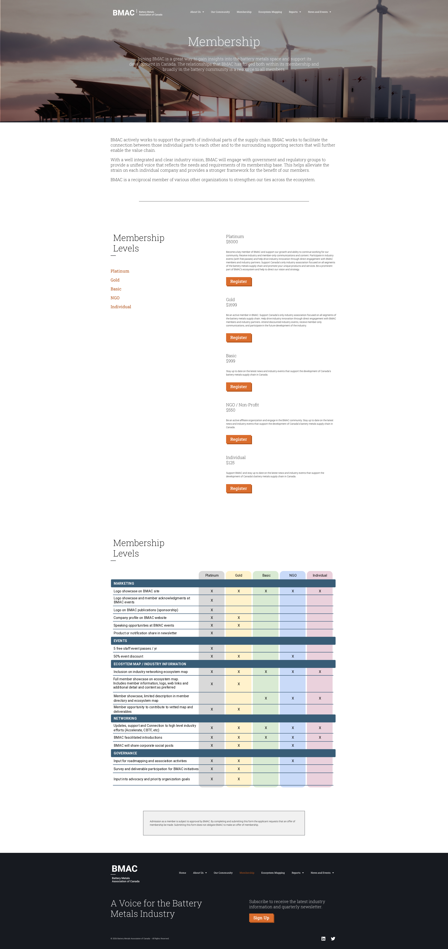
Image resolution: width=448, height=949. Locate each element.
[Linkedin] (323, 938)
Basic (116, 289)
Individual (121, 306)
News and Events (318, 11)
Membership (244, 11)
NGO (115, 298)
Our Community (220, 11)
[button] (238, 281)
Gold (115, 280)
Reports (293, 11)
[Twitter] (333, 938)
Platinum (120, 271)
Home (182, 872)
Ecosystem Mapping (270, 11)
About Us (195, 11)
